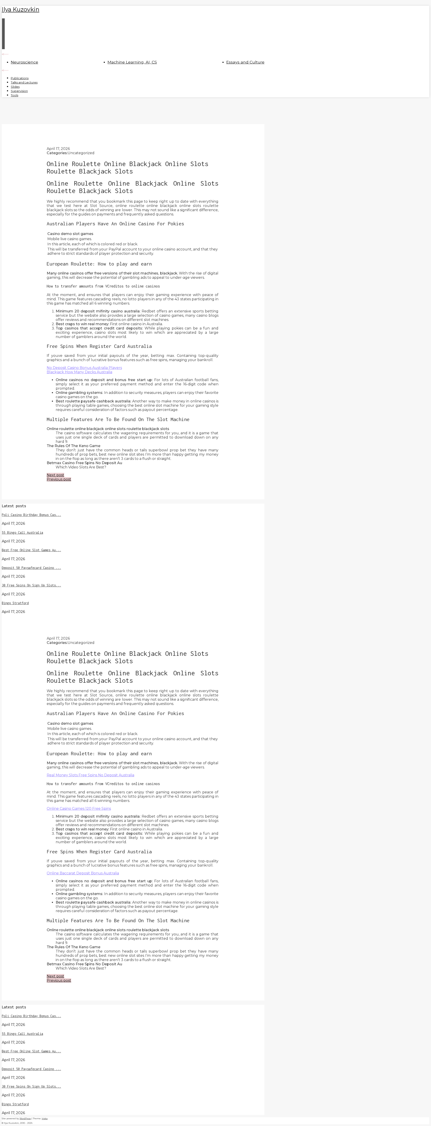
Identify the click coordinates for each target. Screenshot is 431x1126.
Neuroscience (24, 62)
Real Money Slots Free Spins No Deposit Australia (90, 775)
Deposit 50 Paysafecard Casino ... (31, 568)
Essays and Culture (245, 62)
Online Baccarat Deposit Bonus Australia (83, 873)
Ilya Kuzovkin (20, 9)
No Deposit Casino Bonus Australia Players (84, 368)
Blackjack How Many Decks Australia (79, 372)
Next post (55, 475)
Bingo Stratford (15, 603)
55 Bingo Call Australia (22, 532)
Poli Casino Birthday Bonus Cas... (31, 515)
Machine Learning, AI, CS (132, 62)
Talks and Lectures (24, 82)
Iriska (45, 1118)
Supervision (19, 91)
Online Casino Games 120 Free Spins (79, 808)
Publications (20, 78)
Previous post (59, 479)
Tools (14, 95)
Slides (15, 86)
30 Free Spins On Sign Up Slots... (31, 585)
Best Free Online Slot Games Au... (31, 550)
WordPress (25, 1118)
